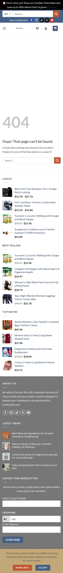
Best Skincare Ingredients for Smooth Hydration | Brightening (32, 435)
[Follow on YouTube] (52, 20)
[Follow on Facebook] (31, 20)
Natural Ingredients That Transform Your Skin (34, 466)
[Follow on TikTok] (41, 20)
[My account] (45, 28)
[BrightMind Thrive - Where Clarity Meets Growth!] (19, 28)
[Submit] (56, 14)
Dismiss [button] (51, 7)
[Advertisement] (31, 67)
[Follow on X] (47, 20)
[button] (4, 28)
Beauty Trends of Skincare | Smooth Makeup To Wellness (31, 445)
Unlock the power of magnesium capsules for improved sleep (35, 456)
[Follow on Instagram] (36, 20)
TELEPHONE (9, 512)
